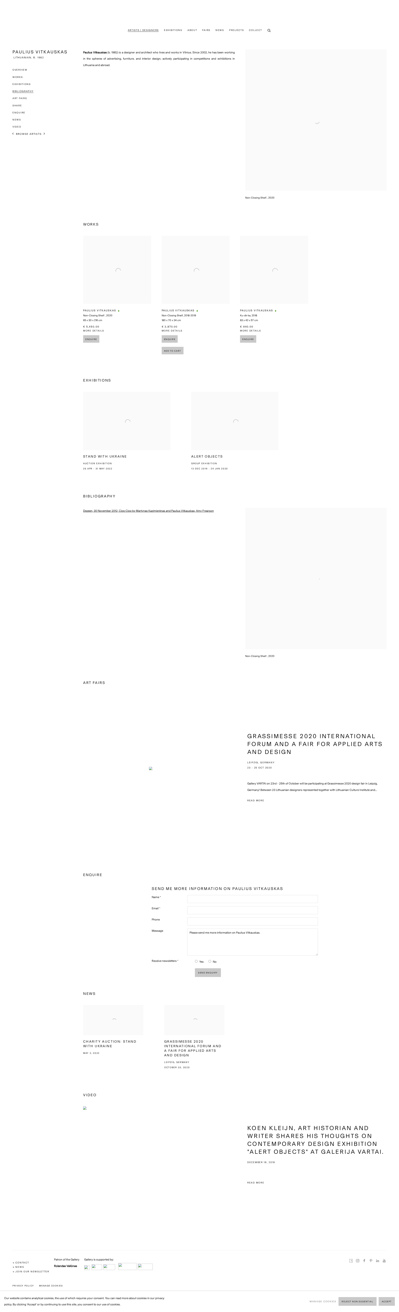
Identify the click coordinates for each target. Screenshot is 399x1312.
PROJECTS (236, 30)
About (192, 30)
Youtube (384, 1261)
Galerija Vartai (199, 13)
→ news (18, 1266)
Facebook (364, 1261)
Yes (201, 961)
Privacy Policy (23, 1285)
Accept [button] (387, 1301)
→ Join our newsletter (30, 1271)
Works (17, 77)
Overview (19, 69)
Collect (255, 30)
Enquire (18, 112)
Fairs (206, 30)
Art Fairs (19, 98)
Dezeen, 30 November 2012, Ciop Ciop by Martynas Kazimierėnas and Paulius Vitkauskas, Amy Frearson (148, 511)
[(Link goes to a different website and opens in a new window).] (87, 1268)
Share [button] (17, 105)
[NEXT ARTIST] (44, 134)
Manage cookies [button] (51, 1285)
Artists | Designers (143, 30)
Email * (156, 908)
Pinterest (371, 1261)
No (215, 961)
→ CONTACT (20, 1262)
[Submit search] (269, 30)
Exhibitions (173, 30)
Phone (156, 919)
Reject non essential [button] (357, 1301)
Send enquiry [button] (208, 972)
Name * (156, 897)
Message (157, 931)
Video (16, 126)
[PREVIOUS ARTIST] (13, 134)
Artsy (351, 1261)
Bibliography (23, 91)
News (220, 30)
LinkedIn (377, 1261)
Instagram (357, 1261)
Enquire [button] (91, 339)
